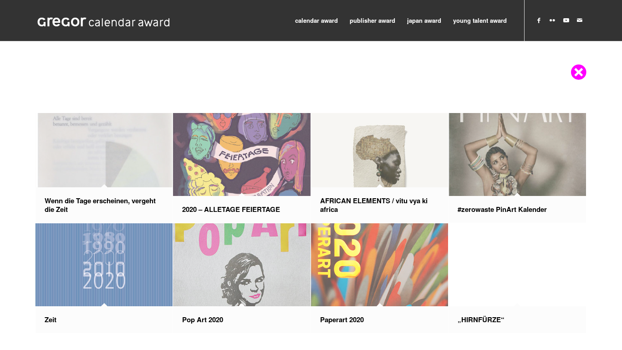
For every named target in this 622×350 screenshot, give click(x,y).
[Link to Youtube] (566, 20)
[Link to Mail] (579, 20)
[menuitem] (316, 20)
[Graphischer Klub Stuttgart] (104, 20)
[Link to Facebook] (539, 20)
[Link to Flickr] (552, 20)
